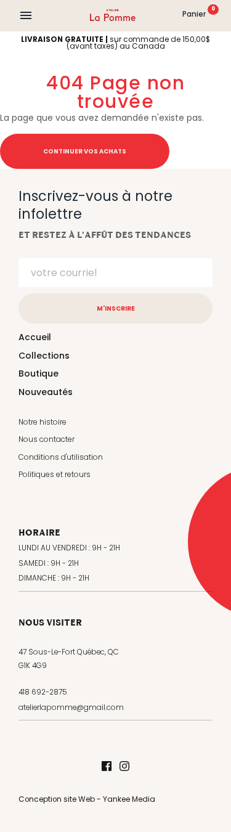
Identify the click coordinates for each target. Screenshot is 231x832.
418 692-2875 (42, 692)
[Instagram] (124, 767)
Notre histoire (42, 422)
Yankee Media (129, 799)
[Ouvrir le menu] (25, 15)
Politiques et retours (54, 474)
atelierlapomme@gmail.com (71, 707)
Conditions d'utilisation (60, 457)
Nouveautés (45, 392)
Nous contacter (46, 439)
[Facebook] (106, 767)
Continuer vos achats (84, 151)
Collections (44, 355)
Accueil (34, 337)
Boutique (38, 373)
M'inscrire (116, 308)
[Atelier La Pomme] (113, 15)
